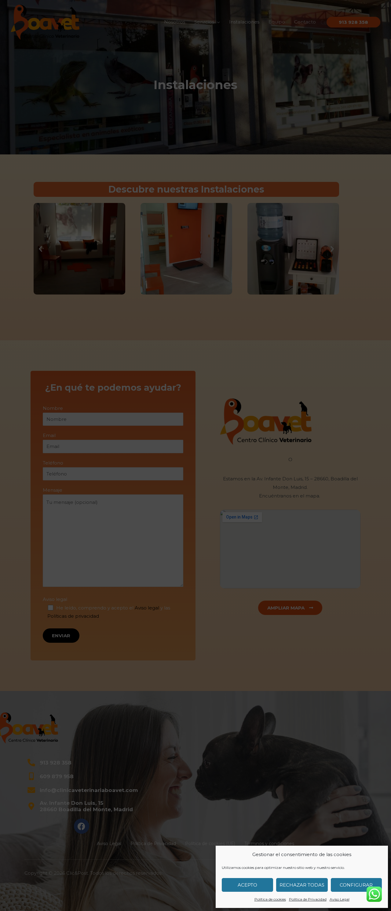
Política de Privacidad (308, 899)
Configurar (356, 885)
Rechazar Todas (302, 885)
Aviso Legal (339, 899)
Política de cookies (270, 899)
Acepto (247, 885)
